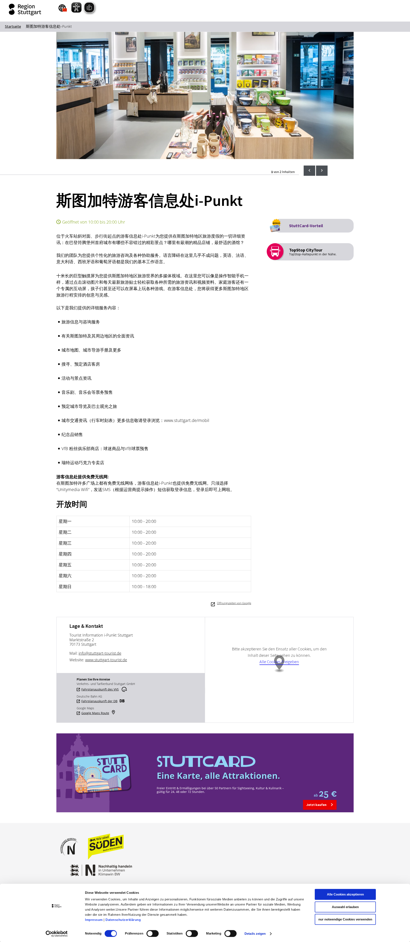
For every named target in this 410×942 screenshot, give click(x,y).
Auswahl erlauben (345, 907)
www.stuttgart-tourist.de (106, 659)
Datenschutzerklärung (123, 920)
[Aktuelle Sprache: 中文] (62, 8)
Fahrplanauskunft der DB (99, 701)
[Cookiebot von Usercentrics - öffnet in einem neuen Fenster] (56, 933)
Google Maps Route (95, 713)
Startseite (13, 26)
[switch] (152, 933)
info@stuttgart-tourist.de (100, 653)
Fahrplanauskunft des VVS (100, 689)
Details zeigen (255, 933)
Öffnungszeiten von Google (234, 603)
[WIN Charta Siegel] (141, 868)
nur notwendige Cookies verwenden (345, 919)
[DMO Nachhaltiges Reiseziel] (71, 858)
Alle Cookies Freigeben (279, 661)
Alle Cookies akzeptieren (345, 894)
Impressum (94, 920)
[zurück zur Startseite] (25, 9)
